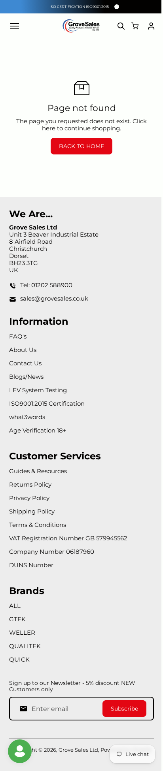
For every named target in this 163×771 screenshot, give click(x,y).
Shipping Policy (32, 511)
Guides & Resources (38, 471)
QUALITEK (25, 646)
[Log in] (151, 26)
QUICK (19, 659)
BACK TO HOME (81, 146)
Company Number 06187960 (51, 551)
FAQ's (18, 336)
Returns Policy (30, 484)
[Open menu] (14, 26)
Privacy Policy (29, 498)
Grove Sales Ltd (78, 750)
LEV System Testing (38, 390)
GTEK (17, 619)
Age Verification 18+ (37, 430)
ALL (15, 605)
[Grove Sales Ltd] (81, 26)
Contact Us (25, 363)
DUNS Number (31, 565)
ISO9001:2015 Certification (47, 403)
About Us (22, 350)
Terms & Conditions (37, 524)
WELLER (22, 632)
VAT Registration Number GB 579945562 (68, 538)
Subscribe (124, 708)
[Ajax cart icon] (135, 26)
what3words (27, 417)
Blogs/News (26, 376)
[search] (121, 26)
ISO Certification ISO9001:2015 (79, 6)
